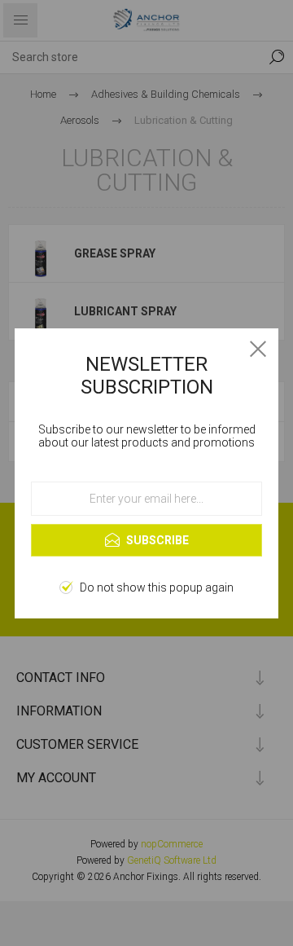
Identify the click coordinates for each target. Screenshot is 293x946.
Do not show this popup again (157, 587)
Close (258, 348)
